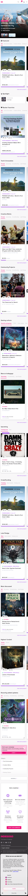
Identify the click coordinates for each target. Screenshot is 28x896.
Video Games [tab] (21, 323)
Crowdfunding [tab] (15, 163)
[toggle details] (24, 86)
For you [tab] (3, 163)
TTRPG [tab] (14, 323)
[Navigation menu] (26, 1)
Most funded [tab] (10, 483)
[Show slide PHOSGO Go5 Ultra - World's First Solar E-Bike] (12, 35)
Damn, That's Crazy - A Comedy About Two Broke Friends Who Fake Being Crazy (12, 463)
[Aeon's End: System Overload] (13, 551)
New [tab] (10, 429)
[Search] (18, 2)
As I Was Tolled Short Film (10, 408)
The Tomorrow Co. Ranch (10, 302)
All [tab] (1, 43)
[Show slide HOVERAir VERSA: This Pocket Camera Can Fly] (4, 35)
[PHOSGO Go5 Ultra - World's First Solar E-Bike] (13, 58)
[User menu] (24, 2)
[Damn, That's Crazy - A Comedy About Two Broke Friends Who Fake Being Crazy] (13, 445)
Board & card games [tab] (6, 323)
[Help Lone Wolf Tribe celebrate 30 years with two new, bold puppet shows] (13, 232)
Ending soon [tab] (17, 483)
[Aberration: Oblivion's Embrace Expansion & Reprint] (13, 339)
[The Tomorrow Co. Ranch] (13, 285)
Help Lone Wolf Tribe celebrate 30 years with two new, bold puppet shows (12, 250)
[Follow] (3, 404)
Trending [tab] (3, 483)
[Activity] (21, 1)
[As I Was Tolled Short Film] (13, 392)
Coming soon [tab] (4, 429)
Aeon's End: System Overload (11, 568)
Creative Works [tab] (17, 43)
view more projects (21, 89)
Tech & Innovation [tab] (8, 43)
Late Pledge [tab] (23, 163)
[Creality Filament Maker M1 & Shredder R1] (13, 126)
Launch (13, 752)
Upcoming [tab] (8, 163)
